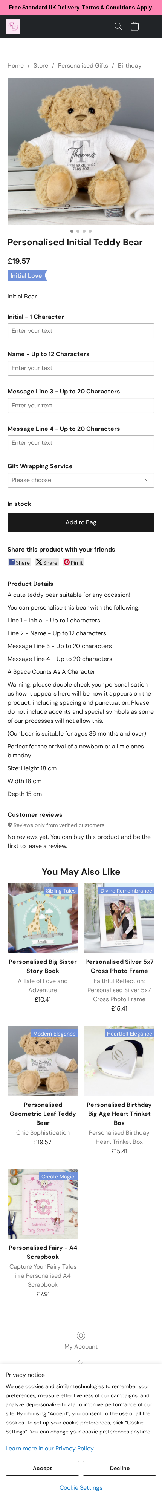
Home (16, 65)
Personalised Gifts (83, 65)
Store (41, 65)
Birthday (130, 65)
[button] (13, 26)
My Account (81, 1347)
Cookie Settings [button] (81, 1488)
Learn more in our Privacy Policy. (50, 1448)
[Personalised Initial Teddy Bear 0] (81, 151)
